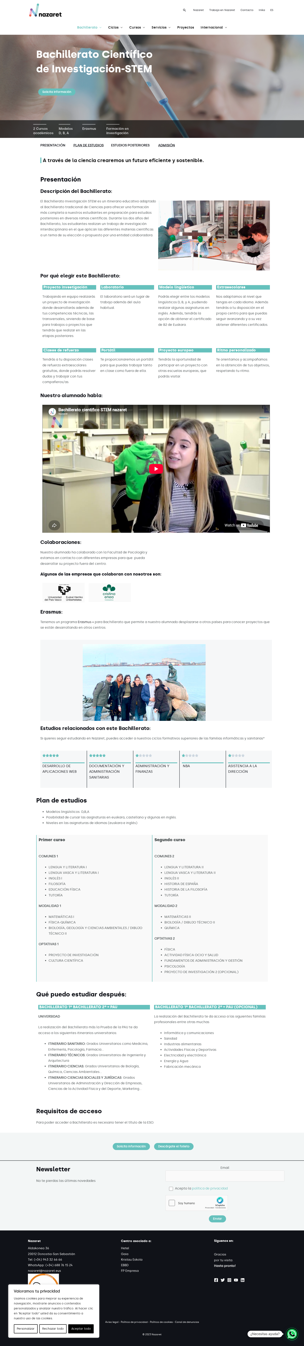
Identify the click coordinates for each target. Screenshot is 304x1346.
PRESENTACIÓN (52, 145)
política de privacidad (210, 1188)
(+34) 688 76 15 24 (59, 1265)
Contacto (247, 10)
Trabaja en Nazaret (222, 10)
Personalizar (26, 1328)
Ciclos (113, 27)
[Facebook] (216, 1280)
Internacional (212, 27)
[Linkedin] (243, 1280)
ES (271, 10)
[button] (184, 10)
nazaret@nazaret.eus (44, 1271)
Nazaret (198, 10)
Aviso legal (111, 1322)
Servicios (159, 27)
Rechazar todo (53, 1328)
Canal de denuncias (187, 1322)
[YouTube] (236, 1280)
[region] (53, 1311)
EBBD (125, 1265)
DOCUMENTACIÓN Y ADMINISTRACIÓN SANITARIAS (106, 771)
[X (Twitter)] (223, 1280)
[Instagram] (229, 1280)
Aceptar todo (81, 1328)
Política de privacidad (134, 1322)
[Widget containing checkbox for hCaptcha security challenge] (196, 1203)
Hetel (125, 1248)
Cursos (135, 27)
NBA (186, 766)
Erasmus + (86, 622)
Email (224, 1168)
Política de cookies (161, 1322)
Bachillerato (87, 27)
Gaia (124, 1254)
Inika (262, 10)
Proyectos (185, 27)
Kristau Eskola (131, 1259)
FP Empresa (130, 1271)
